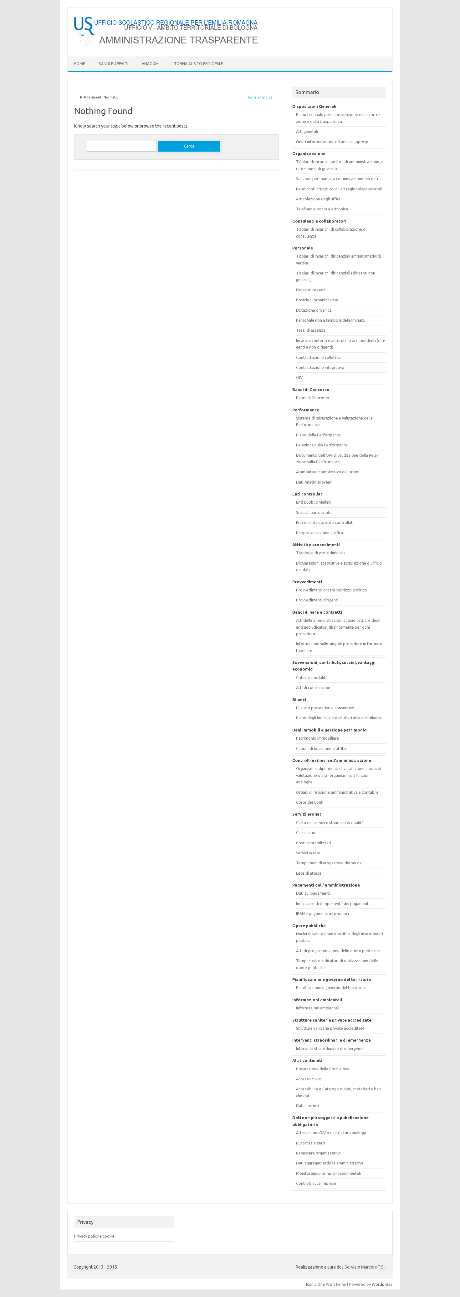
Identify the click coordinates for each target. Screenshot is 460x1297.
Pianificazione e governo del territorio (330, 987)
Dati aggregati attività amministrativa (329, 1163)
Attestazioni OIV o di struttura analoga (331, 1132)
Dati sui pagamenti (313, 893)
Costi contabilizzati (313, 843)
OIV (299, 377)
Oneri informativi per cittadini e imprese (332, 141)
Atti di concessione (313, 687)
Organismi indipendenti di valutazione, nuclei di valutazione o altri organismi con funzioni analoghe (338, 775)
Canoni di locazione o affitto (322, 748)
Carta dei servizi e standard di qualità (330, 822)
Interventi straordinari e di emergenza (330, 1048)
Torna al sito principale (198, 64)
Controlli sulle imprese (316, 1183)
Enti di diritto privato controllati (325, 522)
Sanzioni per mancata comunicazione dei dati (337, 178)
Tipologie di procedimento (320, 552)
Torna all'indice (260, 97)
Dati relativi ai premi (314, 482)
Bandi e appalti (113, 64)
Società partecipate (314, 512)
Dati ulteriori (307, 1105)
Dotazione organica (314, 310)
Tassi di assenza (310, 330)
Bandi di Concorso (312, 397)
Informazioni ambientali (317, 1008)
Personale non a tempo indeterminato (330, 320)
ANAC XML (151, 64)
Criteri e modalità (312, 677)
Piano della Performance (318, 435)
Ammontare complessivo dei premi (327, 472)
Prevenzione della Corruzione (323, 1069)
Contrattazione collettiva (318, 357)
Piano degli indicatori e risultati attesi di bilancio (339, 718)
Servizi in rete (308, 853)
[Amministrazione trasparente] (167, 45)
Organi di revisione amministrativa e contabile (337, 792)
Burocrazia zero (310, 1143)
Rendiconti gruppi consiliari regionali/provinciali (339, 189)
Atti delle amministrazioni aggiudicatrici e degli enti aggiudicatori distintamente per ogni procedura (338, 627)
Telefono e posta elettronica (322, 209)
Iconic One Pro (319, 1284)
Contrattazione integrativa (320, 367)
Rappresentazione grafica (319, 532)
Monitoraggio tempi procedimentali (328, 1173)
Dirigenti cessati (310, 290)
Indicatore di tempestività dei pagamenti (333, 903)
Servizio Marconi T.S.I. (365, 1266)
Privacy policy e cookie (94, 1236)
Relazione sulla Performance (322, 445)
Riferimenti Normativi (102, 97)
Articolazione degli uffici (318, 199)
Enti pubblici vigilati (313, 502)
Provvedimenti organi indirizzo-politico (331, 590)
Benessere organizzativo (318, 1153)
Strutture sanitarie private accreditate (330, 1028)
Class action (307, 832)
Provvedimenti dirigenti (317, 600)
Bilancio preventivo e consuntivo (325, 708)
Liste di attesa (308, 873)
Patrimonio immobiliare (317, 738)
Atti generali (307, 131)
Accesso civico (309, 1079)
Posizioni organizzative (317, 300)
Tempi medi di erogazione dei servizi (329, 863)
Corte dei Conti (310, 802)
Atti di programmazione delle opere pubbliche (338, 950)
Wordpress (382, 1284)
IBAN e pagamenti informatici (322, 913)
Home (79, 64)
